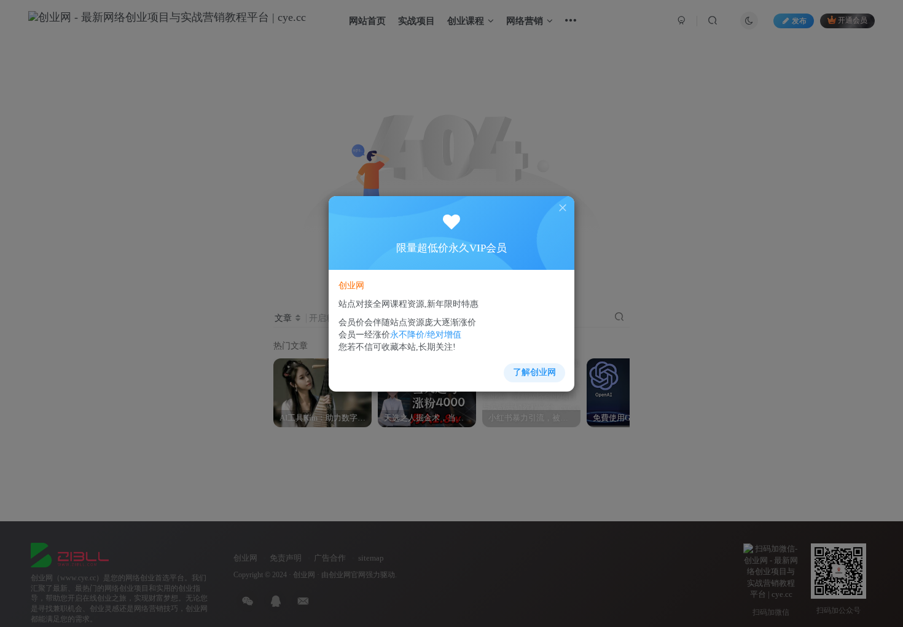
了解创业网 (534, 372)
